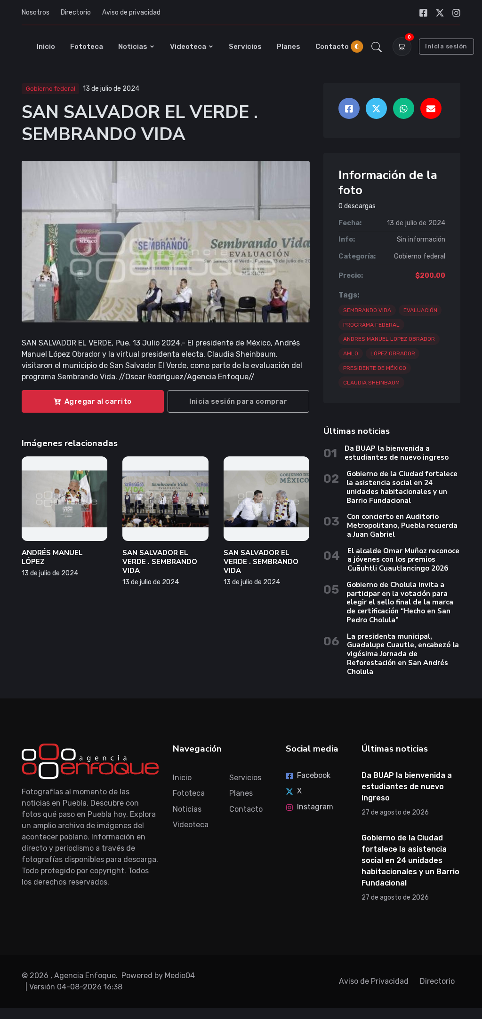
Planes (288, 46)
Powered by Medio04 (158, 975)
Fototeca (86, 46)
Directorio (76, 12)
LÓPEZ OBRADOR (392, 353)
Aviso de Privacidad (374, 981)
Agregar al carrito (98, 401)
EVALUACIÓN (420, 310)
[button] (377, 46)
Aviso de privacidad (131, 12)
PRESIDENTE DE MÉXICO (374, 368)
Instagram (315, 806)
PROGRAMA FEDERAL (371, 324)
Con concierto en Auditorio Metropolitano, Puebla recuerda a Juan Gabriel (402, 525)
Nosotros (35, 12)
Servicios (245, 46)
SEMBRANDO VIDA (367, 310)
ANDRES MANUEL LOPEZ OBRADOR (389, 339)
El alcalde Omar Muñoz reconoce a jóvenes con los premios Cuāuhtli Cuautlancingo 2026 (403, 559)
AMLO (350, 353)
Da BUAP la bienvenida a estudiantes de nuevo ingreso (397, 453)
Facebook (313, 775)
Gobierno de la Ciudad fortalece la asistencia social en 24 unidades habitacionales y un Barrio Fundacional (402, 487)
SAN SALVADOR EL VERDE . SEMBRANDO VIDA (159, 561)
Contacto (332, 46)
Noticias (132, 46)
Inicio (46, 46)
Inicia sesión (446, 46)
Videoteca (188, 46)
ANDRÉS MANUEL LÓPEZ (52, 557)
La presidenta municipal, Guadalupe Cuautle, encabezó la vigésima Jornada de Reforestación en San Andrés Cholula (403, 654)
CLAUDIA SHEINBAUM (371, 382)
